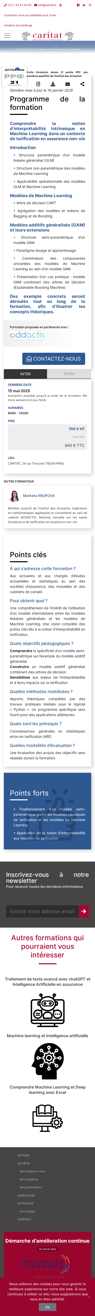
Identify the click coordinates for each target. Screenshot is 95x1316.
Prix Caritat (27, 1211)
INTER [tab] (25, 374)
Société (23, 1163)
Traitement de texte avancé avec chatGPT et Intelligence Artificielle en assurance (47, 981)
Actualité (25, 1203)
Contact (24, 1219)
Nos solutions (29, 1179)
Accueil (23, 1155)
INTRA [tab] (69, 373)
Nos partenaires (31, 1187)
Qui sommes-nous (32, 1171)
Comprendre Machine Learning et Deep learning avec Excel (48, 1089)
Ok (47, 1307)
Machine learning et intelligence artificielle (47, 1035)
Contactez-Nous (56, 359)
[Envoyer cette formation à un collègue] (68, 84)
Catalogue (25, 1195)
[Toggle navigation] (7, 36)
